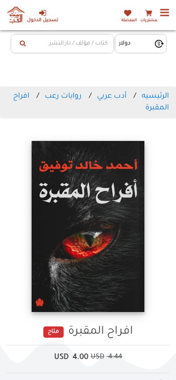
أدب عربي (111, 96)
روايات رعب (63, 96)
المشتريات (150, 20)
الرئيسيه (155, 96)
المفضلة (129, 20)
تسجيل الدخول (42, 20)
